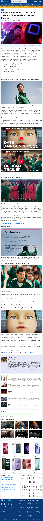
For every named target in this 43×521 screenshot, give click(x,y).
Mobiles (13, 4)
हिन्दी (41, 6)
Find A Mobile (38, 511)
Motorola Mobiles (29, 507)
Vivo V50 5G (4, 455)
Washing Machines (22, 514)
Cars (19, 504)
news (23, 352)
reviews (26, 352)
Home (12, 6)
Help (36, 508)
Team (36, 503)
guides (31, 352)
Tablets (17, 4)
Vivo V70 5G (24, 470)
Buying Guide (24, 6)
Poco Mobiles (28, 514)
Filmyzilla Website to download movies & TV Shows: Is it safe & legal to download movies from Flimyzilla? (21, 437)
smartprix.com (6, 352)
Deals (19, 516)
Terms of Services (39, 519)
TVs (24, 4)
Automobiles (37, 6)
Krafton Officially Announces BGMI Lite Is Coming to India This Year (21, 377)
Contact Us (38, 507)
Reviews (5, 4)
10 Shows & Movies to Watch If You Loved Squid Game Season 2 (21, 397)
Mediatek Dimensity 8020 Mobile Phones (15, 223)
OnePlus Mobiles (29, 508)
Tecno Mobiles (29, 515)
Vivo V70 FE (14, 470)
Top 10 (29, 6)
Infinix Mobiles (29, 512)
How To (10, 4)
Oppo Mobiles (28, 510)
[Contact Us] (1, 504)
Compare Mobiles (39, 512)
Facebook (19, 350)
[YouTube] (11, 504)
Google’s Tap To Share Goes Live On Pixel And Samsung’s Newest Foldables (8, 437)
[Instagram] (1, 507)
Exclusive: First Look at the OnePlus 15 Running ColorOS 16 (35, 428)
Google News (31, 350)
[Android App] (11, 507)
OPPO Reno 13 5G (25, 455)
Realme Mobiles (29, 504)
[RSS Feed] (8, 507)
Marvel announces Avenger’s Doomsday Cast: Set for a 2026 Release (35, 437)
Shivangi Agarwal (12, 357)
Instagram (24, 350)
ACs (19, 511)
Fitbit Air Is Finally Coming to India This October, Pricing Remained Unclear (21, 428)
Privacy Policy (32, 519)
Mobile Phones (21, 502)
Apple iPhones (29, 511)
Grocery (20, 515)
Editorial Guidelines (39, 504)
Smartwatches (21, 507)
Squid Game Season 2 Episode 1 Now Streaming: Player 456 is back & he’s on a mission (24, 383)
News (2, 4)
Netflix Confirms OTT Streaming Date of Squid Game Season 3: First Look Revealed (23, 390)
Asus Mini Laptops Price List (12, 76)
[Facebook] (5, 504)
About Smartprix (38, 502)
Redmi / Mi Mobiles (29, 503)
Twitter (15, 350)
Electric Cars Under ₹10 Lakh (12, 174)
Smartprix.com (9, 519)
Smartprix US (3, 511)
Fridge (20, 512)
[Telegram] (5, 507)
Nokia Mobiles (28, 516)
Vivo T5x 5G (4, 470)
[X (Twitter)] (8, 504)
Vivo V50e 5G (35, 455)
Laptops (21, 4)
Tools (36, 510)
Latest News (38, 514)
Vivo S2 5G (14, 455)
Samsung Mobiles (29, 502)
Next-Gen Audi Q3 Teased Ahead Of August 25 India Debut (7, 428)
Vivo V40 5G (35, 470)
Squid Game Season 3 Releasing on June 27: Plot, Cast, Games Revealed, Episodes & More (24, 403)
